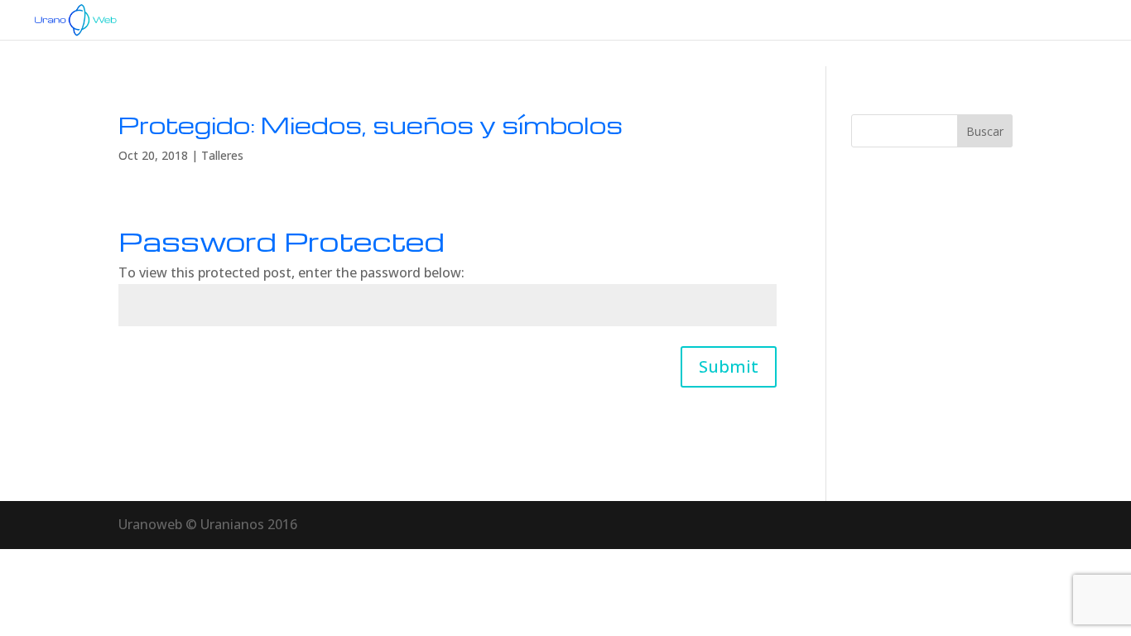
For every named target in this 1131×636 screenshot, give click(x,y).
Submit (728, 366)
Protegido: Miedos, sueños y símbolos (370, 124)
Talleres (222, 155)
